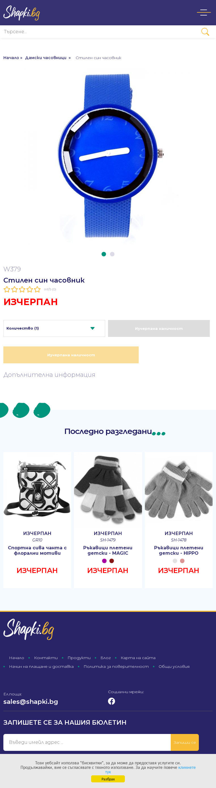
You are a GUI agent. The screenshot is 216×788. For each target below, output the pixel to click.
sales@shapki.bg (30, 702)
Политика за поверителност (116, 666)
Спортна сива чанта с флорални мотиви (37, 550)
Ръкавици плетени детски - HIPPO (178, 550)
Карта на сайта (138, 657)
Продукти (79, 657)
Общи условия (174, 666)
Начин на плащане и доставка (41, 666)
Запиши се (185, 742)
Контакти (46, 657)
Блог (105, 657)
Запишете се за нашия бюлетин (65, 722)
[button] (104, 254)
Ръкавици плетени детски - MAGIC (107, 550)
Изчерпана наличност (159, 328)
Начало (16, 657)
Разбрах (108, 779)
